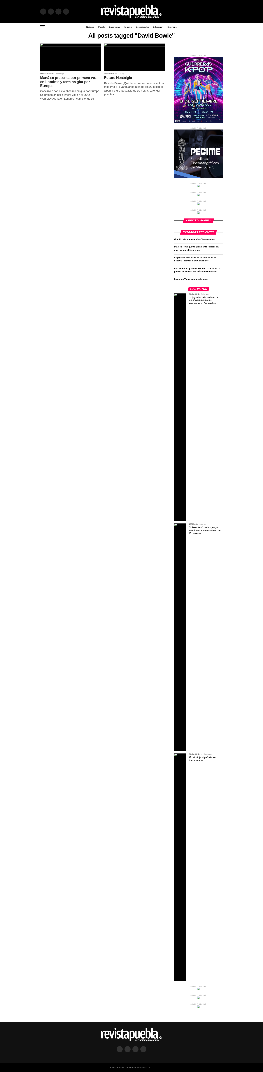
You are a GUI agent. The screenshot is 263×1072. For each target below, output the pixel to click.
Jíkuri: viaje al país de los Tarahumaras (194, 239)
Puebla (101, 27)
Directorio (172, 27)
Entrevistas (114, 27)
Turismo (128, 27)
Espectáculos (142, 27)
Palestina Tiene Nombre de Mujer (191, 279)
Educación (158, 27)
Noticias (90, 27)
